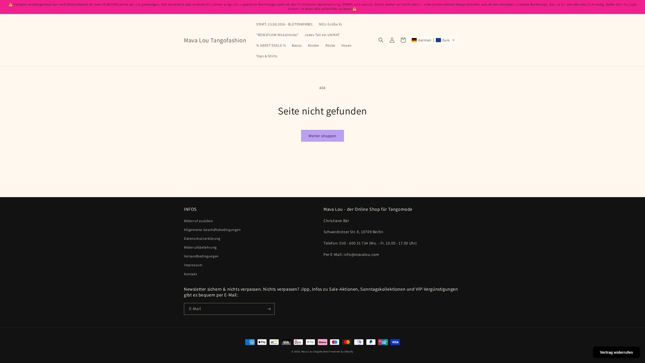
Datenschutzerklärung (202, 238)
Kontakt (190, 274)
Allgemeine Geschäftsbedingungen (212, 229)
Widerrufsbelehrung (200, 247)
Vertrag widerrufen (616, 352)
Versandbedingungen (201, 256)
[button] (380, 40)
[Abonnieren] (268, 309)
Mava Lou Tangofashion (315, 351)
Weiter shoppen (322, 135)
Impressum (193, 265)
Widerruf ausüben (198, 221)
